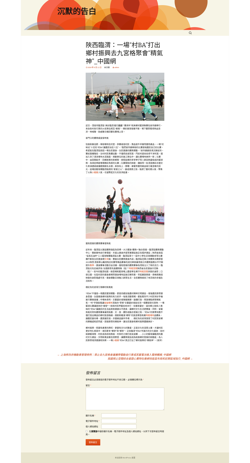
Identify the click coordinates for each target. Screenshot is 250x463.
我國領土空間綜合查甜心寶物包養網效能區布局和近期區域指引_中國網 (150, 358)
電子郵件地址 (92, 421)
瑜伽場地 (108, 302)
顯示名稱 (90, 415)
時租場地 (150, 315)
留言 (88, 385)
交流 (106, 259)
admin (116, 67)
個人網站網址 (92, 426)
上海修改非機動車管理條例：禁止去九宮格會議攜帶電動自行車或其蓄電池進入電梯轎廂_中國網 (114, 354)
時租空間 (133, 268)
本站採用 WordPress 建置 (125, 457)
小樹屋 (95, 172)
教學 (92, 265)
